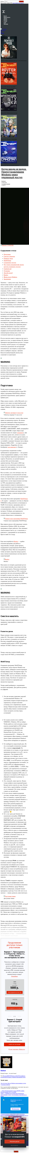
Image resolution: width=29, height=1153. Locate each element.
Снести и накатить (9, 256)
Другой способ (8, 273)
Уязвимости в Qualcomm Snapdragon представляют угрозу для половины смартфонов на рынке (14, 1095)
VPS (10, 1076)
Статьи (23, 1077)
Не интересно (14, 1145)
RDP (8, 1076)
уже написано (12, 447)
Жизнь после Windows (10, 277)
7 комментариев (5, 184)
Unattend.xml (7, 269)
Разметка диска (8, 258)
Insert (16, 1151)
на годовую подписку (18, 3)
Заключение (7, 279)
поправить (20, 432)
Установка (7, 271)
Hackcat (3, 181)
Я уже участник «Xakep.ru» (17, 1049)
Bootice (6, 275)
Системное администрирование (14, 1077)
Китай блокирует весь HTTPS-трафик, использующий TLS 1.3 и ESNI (13, 1091)
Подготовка (7, 254)
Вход (27, 2)
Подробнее (14, 976)
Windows (13, 1076)
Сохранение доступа (10, 262)
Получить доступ (14, 1141)
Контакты (26, 1145)
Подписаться (15, 1109)
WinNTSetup (7, 260)
